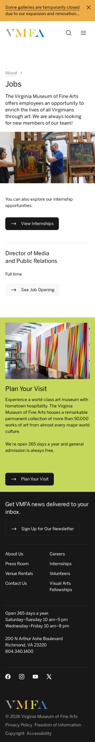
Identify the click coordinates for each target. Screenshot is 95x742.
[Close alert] (89, 7)
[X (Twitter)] (49, 676)
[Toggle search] (68, 32)
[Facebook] (8, 676)
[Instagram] (21, 676)
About (11, 72)
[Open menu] (83, 32)
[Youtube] (35, 676)
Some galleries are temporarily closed (42, 7)
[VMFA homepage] (25, 33)
